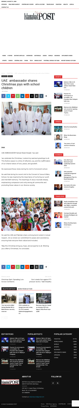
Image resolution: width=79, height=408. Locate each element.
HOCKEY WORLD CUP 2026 (68, 60)
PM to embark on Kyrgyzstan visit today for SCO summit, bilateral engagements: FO (26, 309)
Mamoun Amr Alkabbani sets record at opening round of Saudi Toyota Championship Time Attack (16, 363)
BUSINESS (57, 55)
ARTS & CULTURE (40, 4)
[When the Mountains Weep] (58, 137)
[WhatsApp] (18, 96)
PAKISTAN (58, 4)
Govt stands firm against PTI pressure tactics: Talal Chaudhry (40, 281)
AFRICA (72, 4)
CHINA (26, 60)
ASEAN (45, 55)
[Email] (32, 96)
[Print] (37, 96)
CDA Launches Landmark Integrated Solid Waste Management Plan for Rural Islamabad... (70, 175)
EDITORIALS (37, 55)
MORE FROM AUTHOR (25, 289)
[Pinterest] (13, 96)
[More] (46, 96)
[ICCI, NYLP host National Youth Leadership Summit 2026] (58, 162)
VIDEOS (10, 60)
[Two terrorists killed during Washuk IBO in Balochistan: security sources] (9, 298)
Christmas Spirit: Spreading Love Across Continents (12, 281)
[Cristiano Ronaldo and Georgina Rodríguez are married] (58, 215)
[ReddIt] (27, 96)
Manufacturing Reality (70, 127)
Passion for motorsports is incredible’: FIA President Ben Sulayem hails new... (71, 97)
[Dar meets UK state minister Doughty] (58, 187)
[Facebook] (3, 96)
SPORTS (4, 60)
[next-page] (6, 317)
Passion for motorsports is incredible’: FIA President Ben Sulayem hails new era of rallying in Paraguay (17, 351)
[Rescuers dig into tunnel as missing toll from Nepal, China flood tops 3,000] (43, 298)
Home (4, 55)
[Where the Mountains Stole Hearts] (58, 225)
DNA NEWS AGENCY (14, 4)
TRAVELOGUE (50, 4)
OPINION (4, 4)
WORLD (50, 55)
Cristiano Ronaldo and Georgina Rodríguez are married (70, 215)
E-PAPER (10, 55)
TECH (31, 60)
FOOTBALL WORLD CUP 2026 (51, 60)
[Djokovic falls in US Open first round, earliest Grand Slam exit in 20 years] (58, 84)
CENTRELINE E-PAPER (27, 4)
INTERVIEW (29, 55)
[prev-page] (2, 317)
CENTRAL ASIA (18, 60)
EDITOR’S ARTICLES (19, 55)
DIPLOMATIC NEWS (67, 55)
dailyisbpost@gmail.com (36, 397)
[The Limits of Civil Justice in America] (58, 145)
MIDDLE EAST (38, 60)
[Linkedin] (22, 96)
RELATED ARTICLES (9, 289)
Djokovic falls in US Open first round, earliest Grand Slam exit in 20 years (17, 340)
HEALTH (65, 4)
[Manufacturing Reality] (58, 129)
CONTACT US (5, 7)
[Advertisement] (39, 37)
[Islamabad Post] (39, 15)
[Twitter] (8, 96)
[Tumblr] (41, 96)
